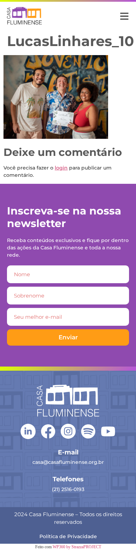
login (61, 168)
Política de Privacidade (68, 536)
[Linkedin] (28, 431)
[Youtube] (108, 431)
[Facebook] (48, 431)
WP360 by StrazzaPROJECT (77, 546)
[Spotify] (88, 431)
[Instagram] (68, 431)
